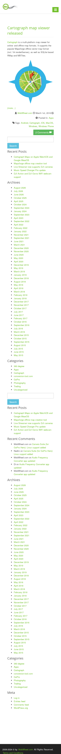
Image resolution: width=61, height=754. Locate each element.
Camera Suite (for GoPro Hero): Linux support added (31, 446)
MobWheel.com (25, 113)
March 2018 (19, 291)
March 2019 (19, 271)
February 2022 (20, 227)
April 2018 (18, 288)
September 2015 (21, 341)
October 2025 (20, 197)
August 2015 (20, 345)
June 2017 (19, 315)
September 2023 (21, 214)
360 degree (19, 366)
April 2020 (18, 261)
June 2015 (19, 351)
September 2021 (21, 237)
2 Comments (42, 132)
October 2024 (20, 204)
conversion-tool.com (23, 376)
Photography (20, 382)
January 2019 (20, 274)
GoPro (17, 379)
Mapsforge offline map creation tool (30, 163)
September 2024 (21, 207)
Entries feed (19, 701)
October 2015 (20, 338)
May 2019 (18, 268)
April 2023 (18, 218)
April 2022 (18, 224)
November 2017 (21, 304)
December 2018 (21, 278)
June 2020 (19, 254)
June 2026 (19, 194)
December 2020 (21, 248)
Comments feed (21, 704)
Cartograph (12, 42)
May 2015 (18, 355)
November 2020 (21, 251)
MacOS (49, 122)
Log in (17, 697)
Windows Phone (46, 126)
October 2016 (20, 321)
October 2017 (20, 308)
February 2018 (20, 294)
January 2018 (20, 298)
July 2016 (18, 328)
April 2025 (18, 201)
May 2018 (18, 284)
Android (24, 122)
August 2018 (20, 281)
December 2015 (21, 335)
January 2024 (20, 211)
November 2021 (21, 234)
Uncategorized (20, 389)
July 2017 (18, 311)
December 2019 (21, 264)
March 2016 (19, 331)
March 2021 (19, 244)
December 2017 (21, 301)
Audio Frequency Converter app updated (31, 459)
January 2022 (20, 231)
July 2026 (18, 191)
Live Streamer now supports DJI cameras (33, 166)
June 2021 (19, 241)
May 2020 (18, 258)
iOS (43, 122)
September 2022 (21, 221)
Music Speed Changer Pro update (30, 170)
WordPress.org (21, 707)
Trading (17, 386)
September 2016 (21, 325)
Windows (33, 126)
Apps (51, 117)
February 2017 (20, 318)
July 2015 (18, 348)
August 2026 (20, 187)
